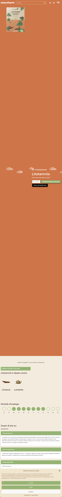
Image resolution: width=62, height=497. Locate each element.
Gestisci (31, 491)
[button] (59, 471)
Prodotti (24, 362)
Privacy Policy (34, 495)
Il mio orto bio (32, 362)
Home (19, 362)
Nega (31, 487)
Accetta (31, 483)
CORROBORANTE (41, 170)
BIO (33, 170)
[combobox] (29, 2)
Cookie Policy (27, 495)
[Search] (44, 2)
